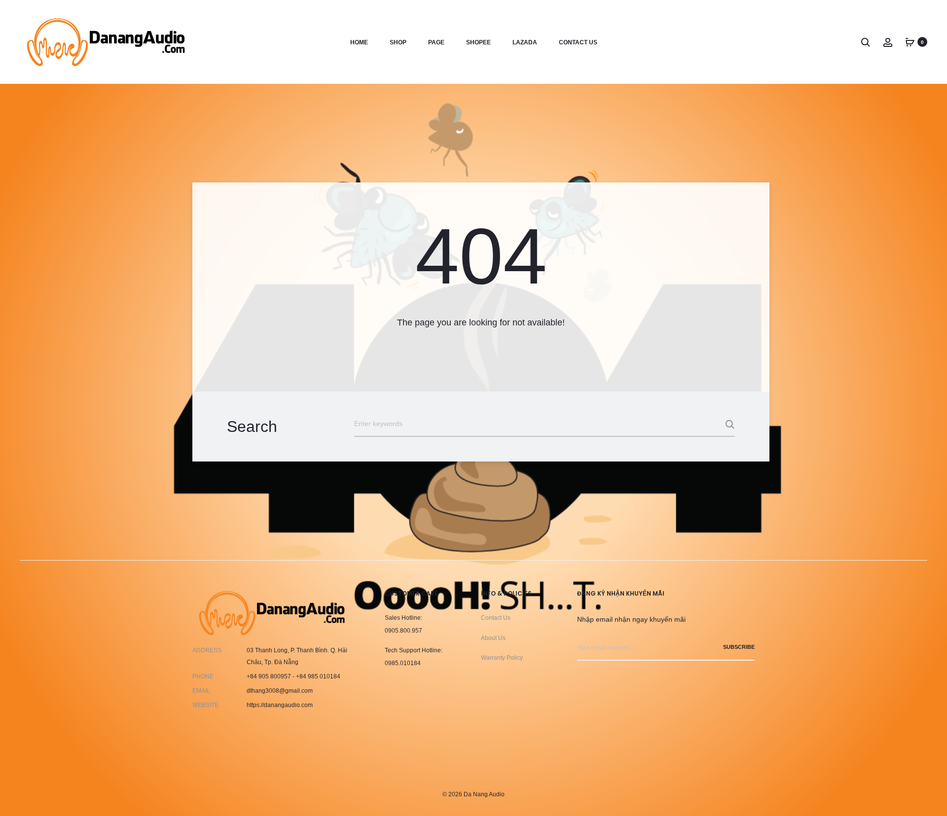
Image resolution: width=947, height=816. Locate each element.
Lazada (524, 42)
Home (359, 42)
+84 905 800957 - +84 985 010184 (293, 676)
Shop (398, 42)
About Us (493, 638)
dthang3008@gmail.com (280, 690)
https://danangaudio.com (280, 705)
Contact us (578, 42)
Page (436, 42)
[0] (910, 42)
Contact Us (495, 617)
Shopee (478, 42)
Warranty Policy (502, 657)
